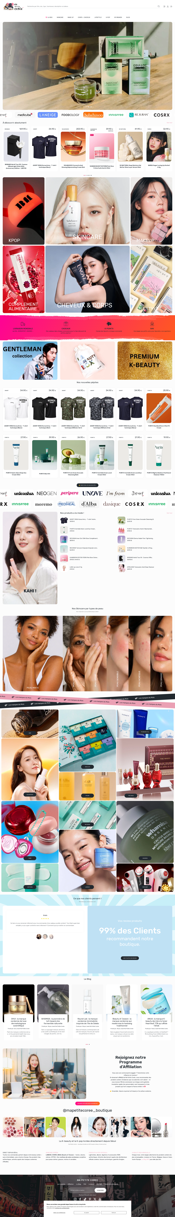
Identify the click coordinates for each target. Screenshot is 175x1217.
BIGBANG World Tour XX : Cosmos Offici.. (139, 557)
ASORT (35, 129)
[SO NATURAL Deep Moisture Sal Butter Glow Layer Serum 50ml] (130, 147)
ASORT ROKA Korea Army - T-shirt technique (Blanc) (16, 427)
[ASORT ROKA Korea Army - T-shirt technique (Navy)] (44, 147)
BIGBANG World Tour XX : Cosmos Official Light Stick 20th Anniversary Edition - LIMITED (16, 166)
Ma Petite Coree (87, 1180)
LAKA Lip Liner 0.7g (76, 567)
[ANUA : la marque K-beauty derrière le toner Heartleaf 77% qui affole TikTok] (156, 1003)
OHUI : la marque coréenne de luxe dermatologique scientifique (18, 1022)
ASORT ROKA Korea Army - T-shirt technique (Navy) (44, 166)
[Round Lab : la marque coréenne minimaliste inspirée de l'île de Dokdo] (87, 1003)
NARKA (149, 129)
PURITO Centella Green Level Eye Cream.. (82, 529)
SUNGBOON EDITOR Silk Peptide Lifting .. (140, 548)
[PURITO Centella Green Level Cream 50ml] (101, 455)
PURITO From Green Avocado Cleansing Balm (73, 474)
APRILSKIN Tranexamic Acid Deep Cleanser (140, 567)
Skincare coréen (52, 1152)
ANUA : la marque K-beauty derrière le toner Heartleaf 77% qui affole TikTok (156, 1022)
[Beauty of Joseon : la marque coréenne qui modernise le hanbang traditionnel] (122, 1003)
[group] (87, 66)
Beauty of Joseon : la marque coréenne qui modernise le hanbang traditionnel (122, 1022)
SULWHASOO (65, 129)
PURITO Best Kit (44, 474)
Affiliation (71, 1184)
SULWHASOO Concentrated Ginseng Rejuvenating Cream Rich (73, 166)
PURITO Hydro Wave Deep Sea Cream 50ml (16, 474)
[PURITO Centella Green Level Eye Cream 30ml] (130, 455)
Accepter (86, 1212)
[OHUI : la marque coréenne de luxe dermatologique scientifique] (18, 1003)
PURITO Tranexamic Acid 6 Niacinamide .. (140, 529)
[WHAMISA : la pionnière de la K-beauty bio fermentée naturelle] (53, 1003)
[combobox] (94, 6)
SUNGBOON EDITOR (93, 130)
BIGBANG (7, 129)
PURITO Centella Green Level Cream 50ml (102, 474)
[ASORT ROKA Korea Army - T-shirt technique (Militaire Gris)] (101, 408)
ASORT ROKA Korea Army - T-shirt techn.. (83, 519)
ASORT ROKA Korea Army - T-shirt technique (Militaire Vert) (73, 427)
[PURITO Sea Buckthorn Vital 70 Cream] (158, 408)
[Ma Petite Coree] (14, 6)
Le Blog (78, 1184)
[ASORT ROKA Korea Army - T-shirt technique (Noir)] (44, 408)
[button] (166, 66)
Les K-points (61, 1184)
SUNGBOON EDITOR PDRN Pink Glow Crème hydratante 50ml (102, 167)
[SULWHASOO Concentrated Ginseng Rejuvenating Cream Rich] (73, 147)
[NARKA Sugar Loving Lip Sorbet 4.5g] (158, 147)
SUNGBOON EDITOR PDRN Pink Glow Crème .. (84, 557)
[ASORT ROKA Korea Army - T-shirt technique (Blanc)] (16, 408)
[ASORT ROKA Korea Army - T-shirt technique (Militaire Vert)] (73, 408)
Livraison (91, 1184)
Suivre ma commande (111, 1184)
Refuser (114, 1212)
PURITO (150, 390)
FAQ (84, 1184)
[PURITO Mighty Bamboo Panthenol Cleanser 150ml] (158, 455)
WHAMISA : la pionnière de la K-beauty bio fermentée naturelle (53, 1021)
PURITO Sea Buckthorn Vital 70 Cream (159, 427)
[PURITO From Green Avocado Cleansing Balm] (73, 455)
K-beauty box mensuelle (141, 1152)
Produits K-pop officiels (98, 1152)
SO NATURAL (122, 129)
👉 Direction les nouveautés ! (87, 485)
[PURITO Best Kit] (44, 455)
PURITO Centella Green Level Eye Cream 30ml (130, 474)
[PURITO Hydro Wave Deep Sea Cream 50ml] (16, 455)
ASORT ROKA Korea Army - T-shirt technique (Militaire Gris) (101, 427)
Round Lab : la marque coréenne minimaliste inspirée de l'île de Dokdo (87, 1021)
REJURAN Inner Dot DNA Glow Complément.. (84, 538)
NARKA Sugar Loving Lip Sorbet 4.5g (159, 166)
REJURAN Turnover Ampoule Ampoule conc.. (84, 548)
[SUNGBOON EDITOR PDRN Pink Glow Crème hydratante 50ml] (101, 148)
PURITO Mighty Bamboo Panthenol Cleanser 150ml (159, 474)
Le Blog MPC (145, 1159)
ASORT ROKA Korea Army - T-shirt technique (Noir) (44, 427)
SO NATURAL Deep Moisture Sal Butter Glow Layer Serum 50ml (130, 166)
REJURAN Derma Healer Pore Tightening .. (140, 538)
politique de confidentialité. (62, 1208)
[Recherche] (159, 6)
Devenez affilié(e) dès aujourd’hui (88, 1103)
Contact (99, 1184)
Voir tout (169, 123)
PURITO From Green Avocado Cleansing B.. (140, 519)
